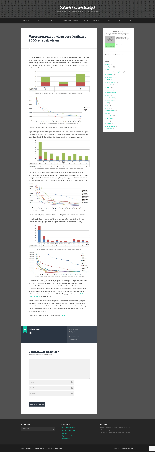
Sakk (107, 113)
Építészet (108, 79)
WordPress (58, 448)
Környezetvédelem (111, 92)
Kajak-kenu (109, 90)
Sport (52, 20)
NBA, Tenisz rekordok (68, 427)
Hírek (118, 20)
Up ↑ (132, 448)
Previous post (75, 337)
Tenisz (108, 121)
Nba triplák (65, 433)
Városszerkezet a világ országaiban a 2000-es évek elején (57, 38)
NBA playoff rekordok (68, 430)
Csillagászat (109, 67)
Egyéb (108, 20)
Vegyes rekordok (67, 436)
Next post (74, 339)
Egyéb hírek (109, 74)
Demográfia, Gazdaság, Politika (114, 72)
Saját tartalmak (75, 332)
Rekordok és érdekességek (77, 7)
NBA (107, 103)
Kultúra (41, 20)
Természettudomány (92, 20)
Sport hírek (109, 116)
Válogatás (109, 128)
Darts (107, 69)
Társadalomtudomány (69, 20)
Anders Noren (125, 448)
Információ (27, 20)
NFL (107, 105)
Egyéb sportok (110, 77)
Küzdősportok (110, 98)
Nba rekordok (66, 438)
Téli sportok (109, 118)
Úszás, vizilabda (110, 126)
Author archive (30, 332)
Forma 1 (108, 85)
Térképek (108, 123)
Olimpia (108, 108)
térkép (64, 315)
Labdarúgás (109, 100)
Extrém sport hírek (111, 82)
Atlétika (108, 64)
